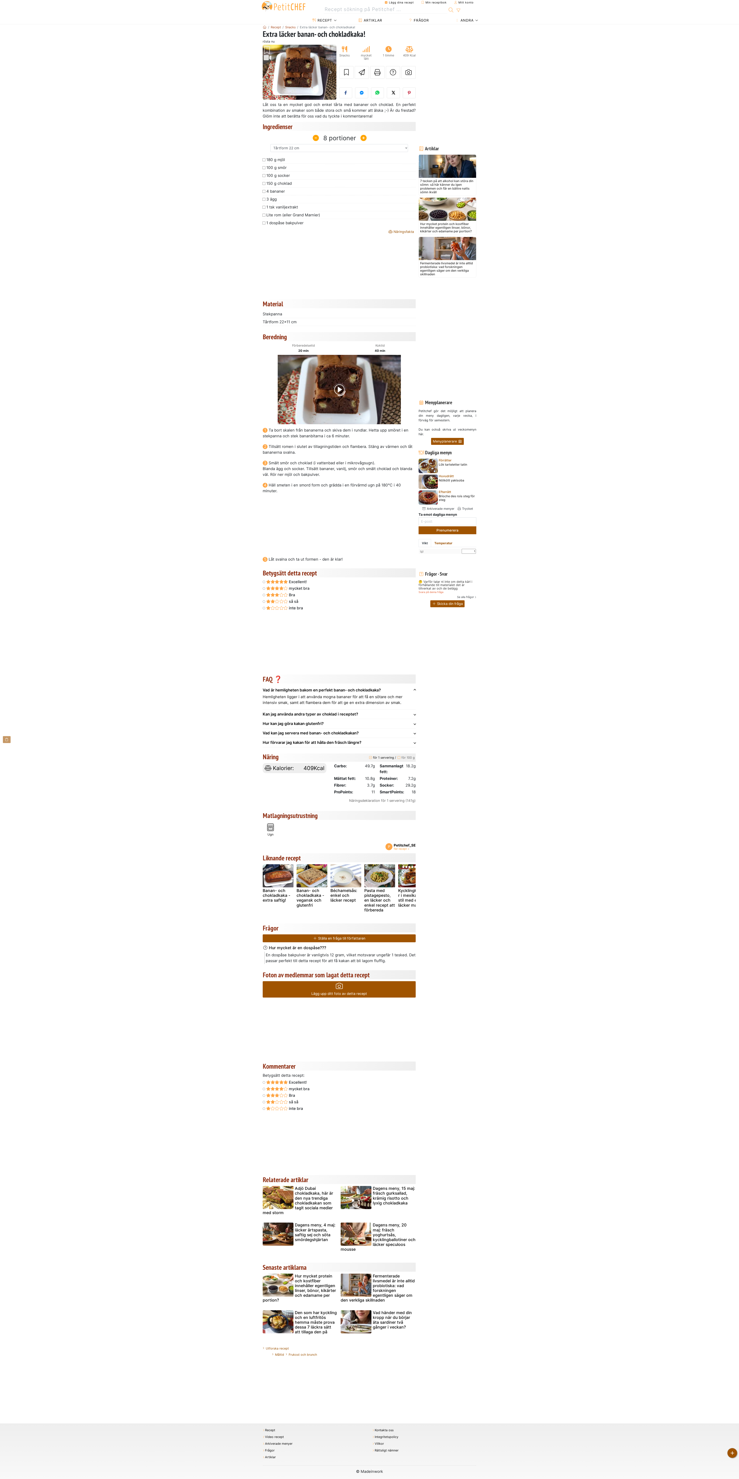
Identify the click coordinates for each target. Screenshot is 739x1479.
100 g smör (276, 167)
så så (293, 601)
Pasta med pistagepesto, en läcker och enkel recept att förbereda (379, 900)
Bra (291, 595)
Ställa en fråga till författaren (341, 938)
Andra (466, 20)
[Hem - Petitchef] (265, 27)
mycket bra (298, 588)
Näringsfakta (403, 232)
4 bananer (275, 191)
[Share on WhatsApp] (377, 92)
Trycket (467, 509)
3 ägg (271, 199)
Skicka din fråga (449, 604)
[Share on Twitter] (393, 92)
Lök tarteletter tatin (453, 464)
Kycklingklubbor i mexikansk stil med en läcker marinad (413, 898)
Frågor (421, 20)
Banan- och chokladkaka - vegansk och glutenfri (310, 898)
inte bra (295, 608)
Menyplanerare (445, 441)
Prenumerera (447, 530)
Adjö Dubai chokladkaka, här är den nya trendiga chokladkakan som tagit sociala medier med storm (298, 1200)
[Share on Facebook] (345, 92)
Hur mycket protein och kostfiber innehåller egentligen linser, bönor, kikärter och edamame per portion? (299, 1288)
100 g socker (278, 175)
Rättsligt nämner (387, 1450)
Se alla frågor (465, 597)
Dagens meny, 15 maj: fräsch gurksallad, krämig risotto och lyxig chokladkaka (394, 1195)
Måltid (279, 1354)
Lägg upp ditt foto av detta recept (339, 994)
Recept (324, 20)
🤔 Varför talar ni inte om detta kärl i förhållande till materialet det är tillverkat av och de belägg (445, 585)
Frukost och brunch (303, 1354)
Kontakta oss (384, 1430)
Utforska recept (277, 1348)
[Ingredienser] (7, 739)
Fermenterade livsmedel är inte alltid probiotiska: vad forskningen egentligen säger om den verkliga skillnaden (378, 1288)
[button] (268, 72)
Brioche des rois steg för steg (457, 498)
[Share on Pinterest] (409, 92)
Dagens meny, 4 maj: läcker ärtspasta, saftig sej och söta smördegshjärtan (315, 1232)
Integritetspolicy (386, 1437)
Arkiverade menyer (440, 509)
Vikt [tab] (425, 543)
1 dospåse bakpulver (284, 223)
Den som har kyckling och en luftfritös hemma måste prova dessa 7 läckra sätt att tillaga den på (316, 1322)
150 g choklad (279, 183)
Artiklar (372, 20)
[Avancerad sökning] (458, 10)
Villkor (379, 1443)
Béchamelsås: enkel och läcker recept (343, 895)
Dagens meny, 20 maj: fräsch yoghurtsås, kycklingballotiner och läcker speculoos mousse (378, 1237)
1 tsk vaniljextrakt (282, 207)
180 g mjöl (275, 159)
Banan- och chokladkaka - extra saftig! (276, 895)
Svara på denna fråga (431, 592)
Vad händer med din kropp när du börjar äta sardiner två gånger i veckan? (392, 1320)
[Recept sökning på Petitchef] (451, 9)
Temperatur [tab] (443, 543)
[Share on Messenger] (361, 92)
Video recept (274, 1437)
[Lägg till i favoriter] (346, 72)
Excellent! (297, 582)
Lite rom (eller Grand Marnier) (293, 215)
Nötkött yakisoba (451, 480)
